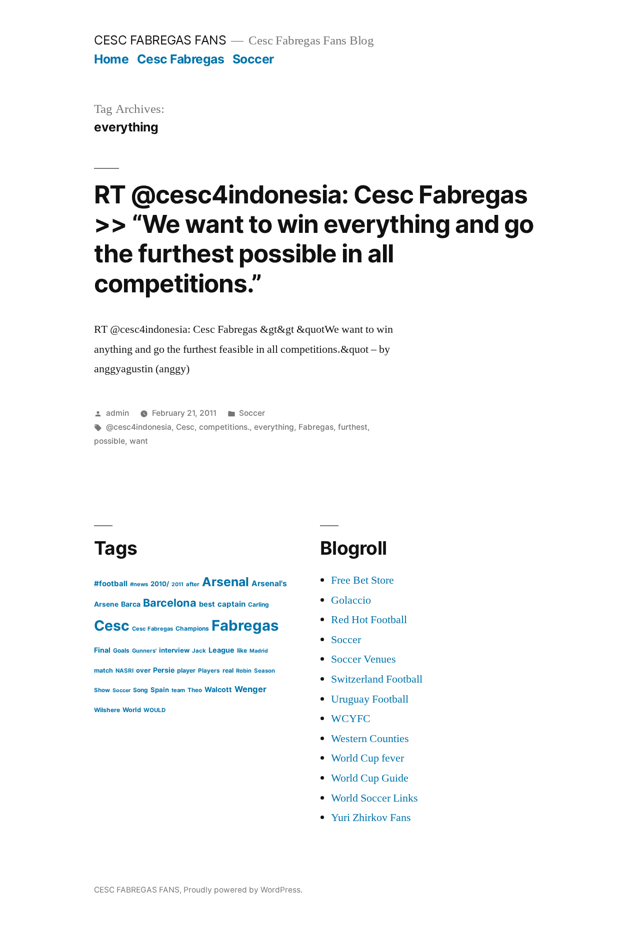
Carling (258, 604)
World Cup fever (367, 758)
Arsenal (225, 581)
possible (109, 441)
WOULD (155, 710)
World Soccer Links (374, 798)
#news (139, 584)
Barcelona (169, 602)
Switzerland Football (376, 679)
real (228, 670)
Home (111, 58)
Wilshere (107, 710)
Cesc (185, 427)
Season (264, 670)
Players (209, 670)
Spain (159, 690)
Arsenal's (269, 583)
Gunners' (144, 650)
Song (140, 690)
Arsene (106, 604)
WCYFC (350, 719)
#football (111, 583)
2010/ (159, 584)
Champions (192, 628)
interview (174, 650)
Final (102, 650)
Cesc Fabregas (180, 58)
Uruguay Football (369, 699)
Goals (121, 650)
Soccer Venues (363, 659)
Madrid (259, 651)
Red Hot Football (369, 620)
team (178, 690)
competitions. (224, 427)
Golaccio (351, 600)
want (139, 441)
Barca (130, 604)
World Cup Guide (369, 778)
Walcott (218, 689)
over (143, 670)
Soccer (253, 58)
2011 (178, 584)
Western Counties (370, 739)
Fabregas (316, 427)
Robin (244, 670)
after (193, 584)
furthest (353, 427)
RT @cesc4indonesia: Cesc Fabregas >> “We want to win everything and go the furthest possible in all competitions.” (314, 238)
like (242, 650)
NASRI (125, 670)
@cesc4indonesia (139, 427)
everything (274, 427)
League (221, 650)
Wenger (250, 689)
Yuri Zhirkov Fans (371, 818)
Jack (199, 650)
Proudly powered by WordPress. (243, 890)
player (186, 670)
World (131, 710)
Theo (195, 690)
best (207, 604)
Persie (163, 670)
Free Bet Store (362, 580)
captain (232, 604)
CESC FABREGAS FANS (160, 39)
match (103, 670)
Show (102, 690)
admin (117, 413)
